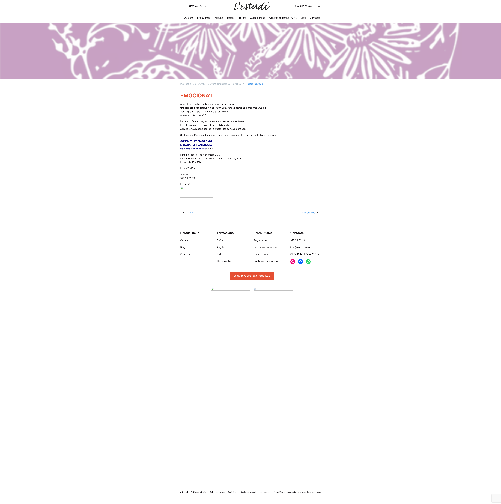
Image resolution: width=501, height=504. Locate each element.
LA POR (190, 212)
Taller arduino (307, 212)
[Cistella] (319, 6)
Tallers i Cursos (254, 84)
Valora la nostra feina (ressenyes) (252, 275)
